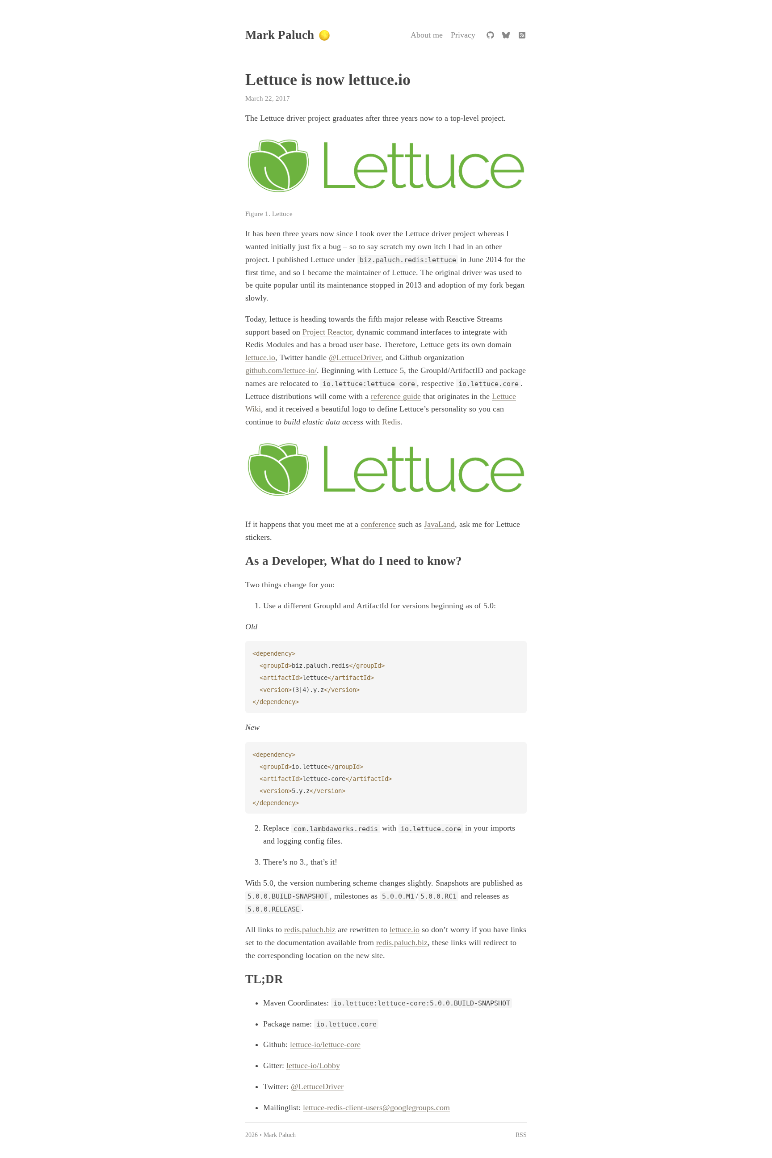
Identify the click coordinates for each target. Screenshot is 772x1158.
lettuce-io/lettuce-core (325, 1044)
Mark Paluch (279, 35)
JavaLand (439, 524)
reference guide (396, 396)
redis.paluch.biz (310, 929)
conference (378, 524)
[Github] (490, 35)
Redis (391, 421)
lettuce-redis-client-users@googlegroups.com (376, 1107)
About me (427, 34)
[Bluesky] (506, 35)
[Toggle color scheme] (324, 35)
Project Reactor (327, 331)
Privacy (463, 34)
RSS (521, 1134)
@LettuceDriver (355, 357)
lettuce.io (260, 357)
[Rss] (522, 35)
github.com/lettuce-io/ (281, 370)
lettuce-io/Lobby (313, 1065)
